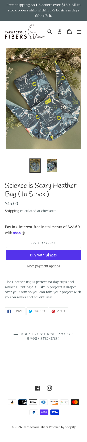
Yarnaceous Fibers (35, 427)
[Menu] (79, 31)
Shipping (12, 211)
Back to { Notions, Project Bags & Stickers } (46, 336)
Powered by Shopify (62, 427)
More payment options (43, 266)
